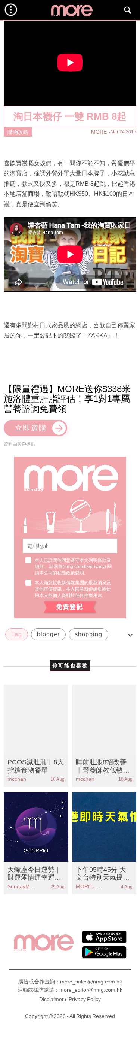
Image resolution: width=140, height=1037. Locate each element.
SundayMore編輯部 (21, 886)
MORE (99, 132)
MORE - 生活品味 (90, 886)
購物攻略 (17, 132)
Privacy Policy (85, 999)
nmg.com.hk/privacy (84, 566)
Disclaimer (51, 999)
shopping (88, 634)
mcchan (16, 779)
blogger (48, 634)
